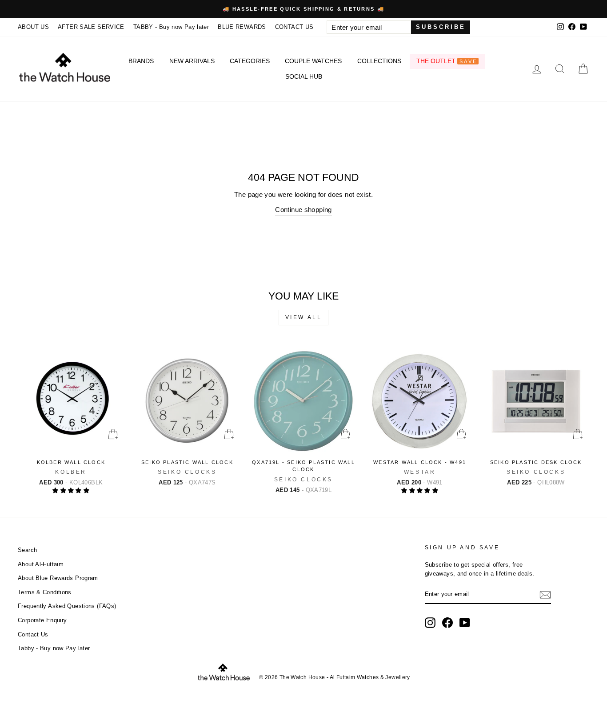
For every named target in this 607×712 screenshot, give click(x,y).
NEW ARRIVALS (192, 60)
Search (27, 550)
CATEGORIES (250, 60)
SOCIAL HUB (303, 76)
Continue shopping (303, 209)
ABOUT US (33, 27)
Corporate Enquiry (42, 620)
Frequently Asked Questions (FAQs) (67, 606)
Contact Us (33, 634)
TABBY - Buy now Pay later (171, 27)
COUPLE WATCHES (313, 60)
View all (303, 317)
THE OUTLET (446, 60)
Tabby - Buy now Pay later (54, 648)
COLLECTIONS (379, 60)
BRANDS (141, 60)
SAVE (468, 61)
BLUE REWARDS (242, 27)
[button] (70, 490)
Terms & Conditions (45, 592)
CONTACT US (294, 27)
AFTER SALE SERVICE (91, 27)
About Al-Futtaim (41, 564)
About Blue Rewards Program (58, 578)
